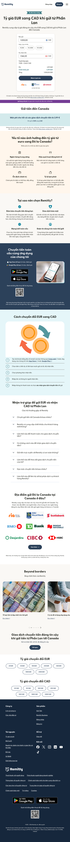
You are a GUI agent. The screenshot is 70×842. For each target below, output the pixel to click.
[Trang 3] (35, 628)
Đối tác (8, 752)
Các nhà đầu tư (11, 715)
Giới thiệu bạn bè (11, 761)
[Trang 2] (33, 628)
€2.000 (30, 48)
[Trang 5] (39, 628)
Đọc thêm (6, 618)
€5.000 (39, 48)
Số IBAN (8, 756)
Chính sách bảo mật (12, 790)
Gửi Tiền (39, 711)
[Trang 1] (31, 628)
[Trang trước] (29, 627)
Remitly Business (42, 715)
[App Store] (19, 278)
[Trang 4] (37, 628)
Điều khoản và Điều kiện (37, 97)
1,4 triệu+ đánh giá (21, 265)
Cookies (34, 790)
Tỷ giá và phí (10, 736)
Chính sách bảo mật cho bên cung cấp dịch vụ (44, 780)
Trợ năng (25, 790)
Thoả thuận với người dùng (15, 775)
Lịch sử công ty (11, 711)
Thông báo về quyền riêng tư (15, 780)
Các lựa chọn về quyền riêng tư (16, 785)
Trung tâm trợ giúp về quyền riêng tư (42, 785)
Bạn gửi (21, 36)
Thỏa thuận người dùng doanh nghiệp (40, 775)
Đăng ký (59, 4)
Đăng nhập (48, 4)
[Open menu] (67, 4)
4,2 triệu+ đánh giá (20, 262)
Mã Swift (9, 741)
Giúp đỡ (39, 736)
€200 (22, 48)
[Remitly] (7, 4)
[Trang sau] (41, 627)
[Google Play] (19, 271)
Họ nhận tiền (23, 52)
